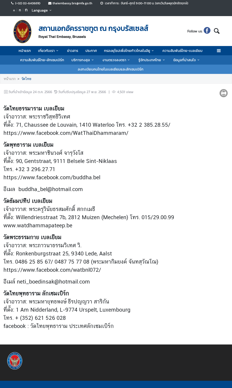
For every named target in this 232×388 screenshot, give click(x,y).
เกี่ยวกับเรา (46, 50)
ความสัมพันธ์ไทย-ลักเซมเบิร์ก (42, 60)
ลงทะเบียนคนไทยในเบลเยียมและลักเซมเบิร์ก (110, 69)
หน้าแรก (25, 50)
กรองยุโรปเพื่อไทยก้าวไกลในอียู (127, 50)
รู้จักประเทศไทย (149, 60)
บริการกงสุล (80, 60)
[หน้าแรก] (22, 31)
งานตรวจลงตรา (114, 60)
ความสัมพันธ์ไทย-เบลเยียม (182, 50)
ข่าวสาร (72, 50)
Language (40, 10)
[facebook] (207, 31)
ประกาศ (91, 50)
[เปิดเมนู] (218, 50)
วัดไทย (26, 79)
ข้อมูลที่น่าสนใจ (184, 60)
